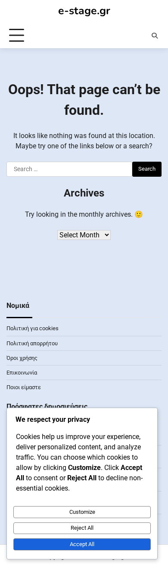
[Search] (154, 35)
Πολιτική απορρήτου (32, 343)
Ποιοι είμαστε (23, 387)
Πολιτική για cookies (32, 328)
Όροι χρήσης (21, 358)
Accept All (82, 544)
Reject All (82, 528)
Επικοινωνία (21, 372)
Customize (82, 512)
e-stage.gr (84, 10)
